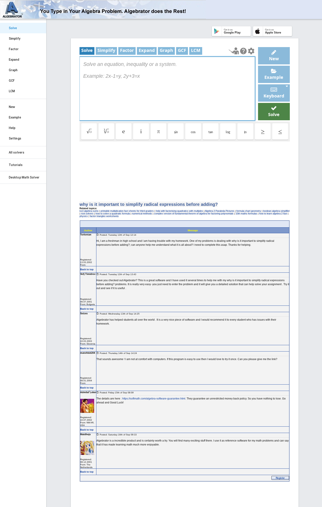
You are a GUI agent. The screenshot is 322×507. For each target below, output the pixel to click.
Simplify (14, 38)
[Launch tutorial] (234, 51)
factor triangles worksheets (104, 216)
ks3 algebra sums (89, 211)
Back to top (87, 269)
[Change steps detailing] (251, 51)
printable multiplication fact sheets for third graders (127, 211)
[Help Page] (243, 51)
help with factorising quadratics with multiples (179, 211)
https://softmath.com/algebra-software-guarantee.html (153, 398)
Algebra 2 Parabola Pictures (219, 211)
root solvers (87, 213)
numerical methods (142, 213)
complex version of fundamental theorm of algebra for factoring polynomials (194, 213)
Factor (14, 49)
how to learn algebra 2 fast (273, 213)
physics (84, 216)
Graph (13, 70)
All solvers (16, 152)
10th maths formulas (246, 213)
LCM (12, 91)
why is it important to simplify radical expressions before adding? (149, 204)
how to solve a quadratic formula (113, 213)
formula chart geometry (248, 211)
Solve (13, 28)
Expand (14, 59)
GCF (12, 80)
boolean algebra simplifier (276, 211)
